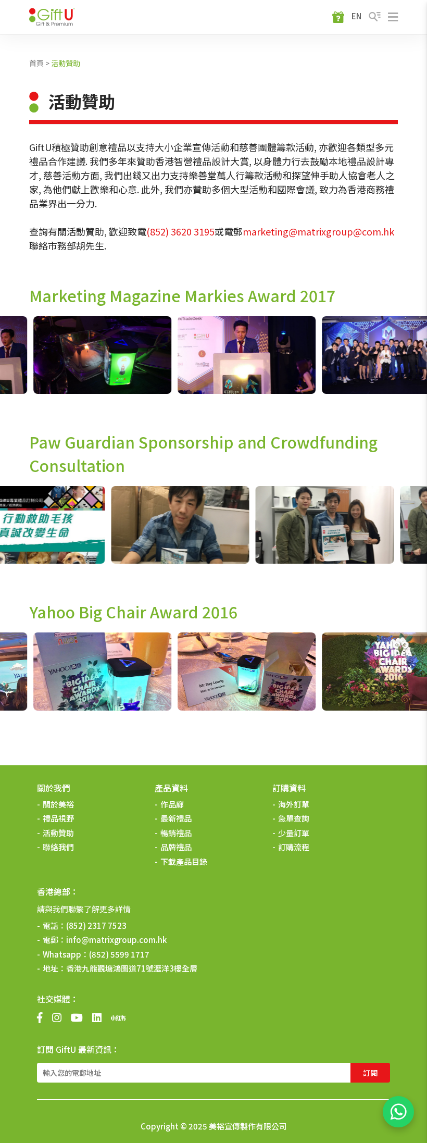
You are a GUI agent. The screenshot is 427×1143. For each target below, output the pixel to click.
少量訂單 (293, 832)
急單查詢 (293, 818)
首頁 (36, 63)
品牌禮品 (176, 846)
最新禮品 (176, 818)
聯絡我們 (58, 846)
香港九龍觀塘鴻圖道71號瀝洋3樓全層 (131, 968)
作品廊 (172, 804)
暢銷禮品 (176, 832)
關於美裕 (58, 804)
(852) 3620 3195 (180, 231)
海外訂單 (293, 804)
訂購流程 (293, 846)
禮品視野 (58, 818)
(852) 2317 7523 (96, 925)
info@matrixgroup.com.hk (116, 939)
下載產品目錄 (183, 861)
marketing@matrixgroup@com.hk (318, 231)
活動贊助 (65, 63)
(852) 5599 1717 (119, 954)
